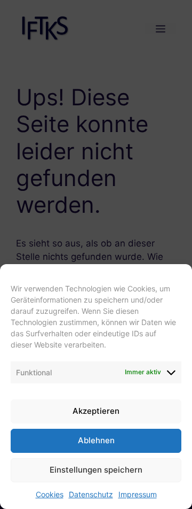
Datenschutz (91, 494)
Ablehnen (96, 440)
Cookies (49, 494)
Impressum (137, 494)
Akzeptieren (96, 411)
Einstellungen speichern (96, 470)
